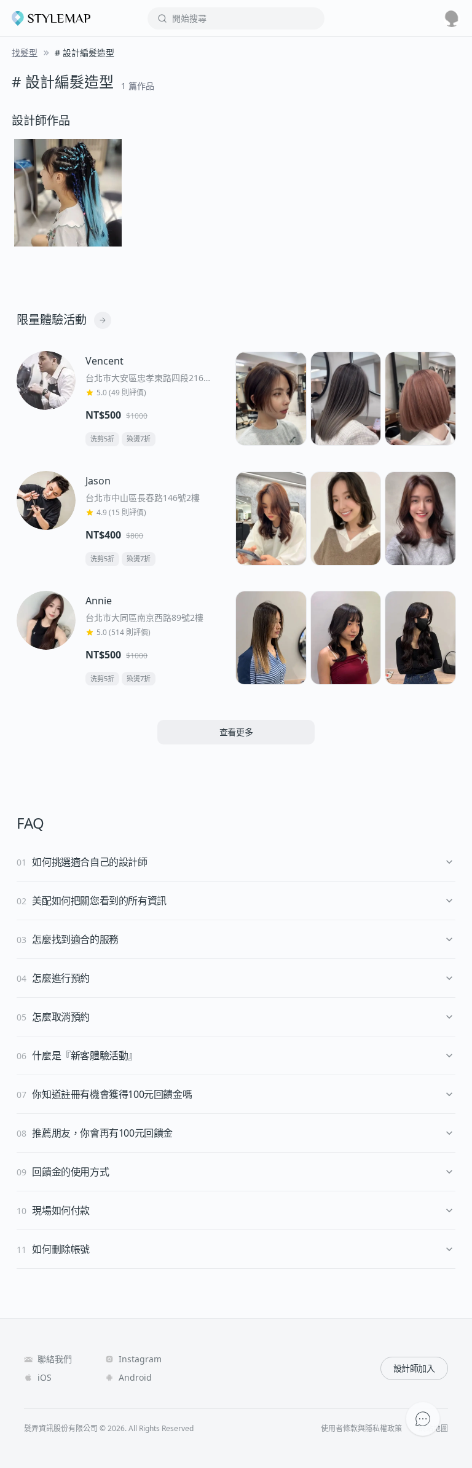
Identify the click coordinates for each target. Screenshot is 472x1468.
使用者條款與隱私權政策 (361, 1429)
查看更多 (236, 732)
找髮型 (24, 52)
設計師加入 (414, 1368)
